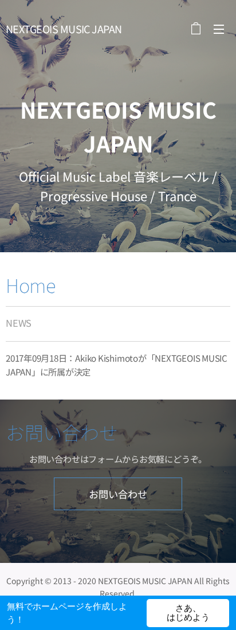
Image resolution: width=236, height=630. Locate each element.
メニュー (218, 28)
